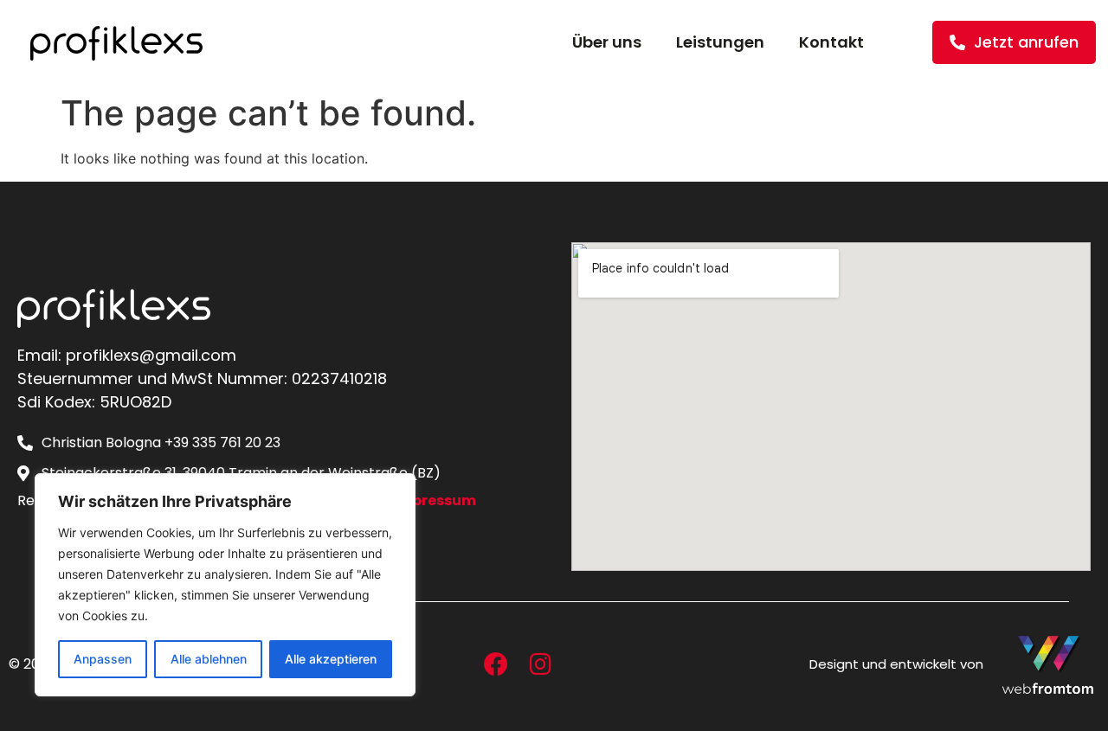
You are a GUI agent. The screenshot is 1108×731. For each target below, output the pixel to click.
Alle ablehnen (209, 658)
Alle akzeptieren (331, 658)
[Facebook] (497, 664)
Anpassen (103, 658)
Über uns (606, 42)
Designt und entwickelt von (896, 664)
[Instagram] (541, 664)
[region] (225, 584)
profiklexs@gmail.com (151, 355)
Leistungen (720, 42)
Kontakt (831, 42)
